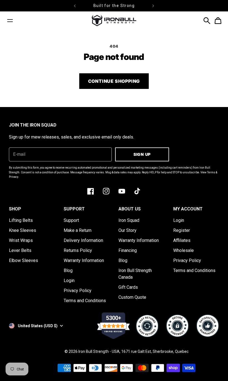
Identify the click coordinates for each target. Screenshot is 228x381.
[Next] (153, 5)
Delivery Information (83, 240)
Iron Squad (128, 220)
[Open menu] (10, 20)
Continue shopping (114, 81)
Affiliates (181, 240)
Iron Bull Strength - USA (99, 351)
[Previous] (75, 5)
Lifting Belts (21, 220)
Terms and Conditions (85, 300)
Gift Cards (128, 287)
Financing (127, 250)
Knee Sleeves (22, 230)
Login (69, 280)
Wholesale (183, 250)
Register (181, 230)
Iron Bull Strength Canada (135, 274)
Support (71, 220)
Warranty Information (84, 260)
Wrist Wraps (21, 240)
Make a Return (77, 230)
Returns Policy (78, 250)
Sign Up (142, 154)
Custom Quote (132, 297)
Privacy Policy (77, 290)
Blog (68, 270)
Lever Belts (20, 250)
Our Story (127, 230)
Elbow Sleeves (23, 260)
